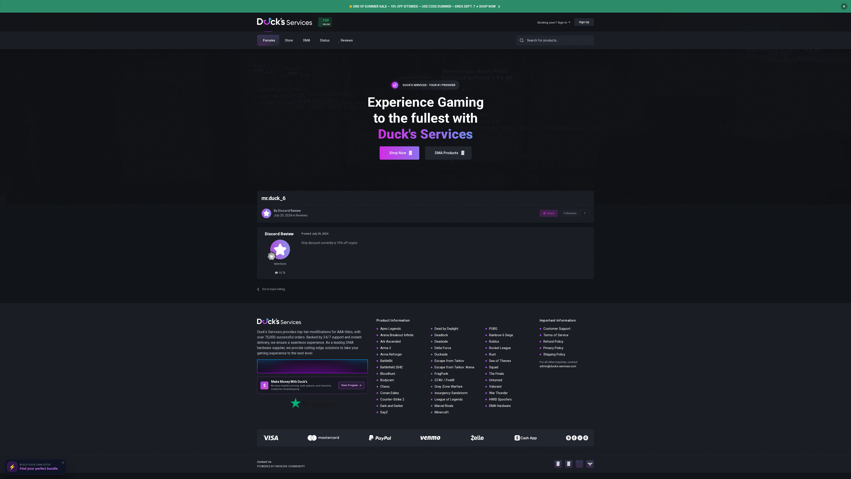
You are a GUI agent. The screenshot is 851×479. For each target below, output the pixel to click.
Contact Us (264, 461)
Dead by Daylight (446, 329)
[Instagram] (558, 464)
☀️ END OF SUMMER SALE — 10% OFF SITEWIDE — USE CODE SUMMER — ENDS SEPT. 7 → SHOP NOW (422, 6)
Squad (493, 367)
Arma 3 (385, 348)
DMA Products (446, 153)
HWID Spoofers (500, 399)
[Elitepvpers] (590, 464)
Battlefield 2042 (391, 367)
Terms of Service (555, 335)
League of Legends (449, 399)
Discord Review (289, 210)
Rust (492, 354)
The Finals (496, 374)
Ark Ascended (390, 342)
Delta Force (443, 348)
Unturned (495, 380)
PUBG (493, 329)
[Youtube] (569, 464)
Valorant (495, 387)
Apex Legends (390, 329)
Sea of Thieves (500, 361)
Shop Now (397, 153)
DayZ (384, 412)
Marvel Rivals (444, 406)
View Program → (351, 385)
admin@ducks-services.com (558, 366)
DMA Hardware (500, 406)
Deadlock (441, 335)
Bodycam (387, 380)
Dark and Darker (391, 406)
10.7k (281, 272)
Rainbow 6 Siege (501, 335)
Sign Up (584, 22)
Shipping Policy (554, 354)
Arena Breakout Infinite (397, 335)
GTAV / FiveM (444, 380)
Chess (385, 387)
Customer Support (556, 329)
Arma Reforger (391, 354)
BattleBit (386, 361)
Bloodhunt (387, 374)
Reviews (302, 215)
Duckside (441, 354)
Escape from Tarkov (449, 361)
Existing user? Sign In (552, 22)
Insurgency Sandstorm (451, 393)
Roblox (494, 342)
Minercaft (442, 412)
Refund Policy (553, 342)
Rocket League (500, 348)
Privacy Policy (553, 348)
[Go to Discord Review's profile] (266, 213)
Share (550, 213)
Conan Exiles (389, 393)
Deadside (441, 342)
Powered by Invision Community (281, 466)
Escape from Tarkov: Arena (454, 367)
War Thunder (498, 393)
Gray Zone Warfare (449, 387)
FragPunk (441, 374)
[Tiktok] (579, 464)
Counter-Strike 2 (392, 399)
